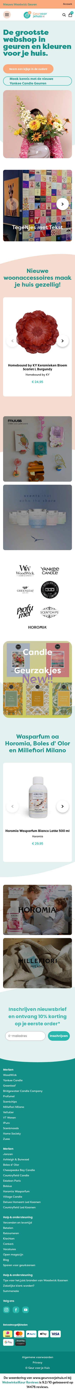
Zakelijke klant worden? (18, 1285)
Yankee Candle (12, 1080)
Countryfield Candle (16, 1175)
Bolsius (7, 1186)
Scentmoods (11, 1128)
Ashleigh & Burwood (16, 1159)
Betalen (8, 1228)
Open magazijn (13, 1254)
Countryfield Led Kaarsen (19, 1207)
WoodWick (10, 1075)
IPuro (6, 1123)
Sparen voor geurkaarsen (19, 1265)
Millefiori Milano (13, 1107)
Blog (6, 1260)
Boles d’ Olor (11, 1164)
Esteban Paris (12, 1180)
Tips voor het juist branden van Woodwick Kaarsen (35, 1280)
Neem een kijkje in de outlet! (28, 69)
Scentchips (10, 1101)
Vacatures (9, 1249)
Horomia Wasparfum (16, 1191)
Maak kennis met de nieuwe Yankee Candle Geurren (31, 81)
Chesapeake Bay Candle (19, 1170)
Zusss (6, 1139)
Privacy (37, 1362)
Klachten (8, 1238)
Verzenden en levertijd (17, 1222)
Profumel (9, 1096)
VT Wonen (9, 1117)
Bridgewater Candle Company (22, 1091)
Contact (8, 1244)
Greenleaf (9, 1085)
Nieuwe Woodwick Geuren (20, 4)
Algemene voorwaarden (37, 1357)
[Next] (62, 204)
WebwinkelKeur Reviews (20, 1382)
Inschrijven (59, 1036)
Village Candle (12, 1196)
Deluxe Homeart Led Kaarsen (22, 1202)
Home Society (12, 1133)
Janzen (8, 1154)
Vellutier (8, 1112)
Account (67, 4)
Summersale (11, 1291)
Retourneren (11, 1233)
